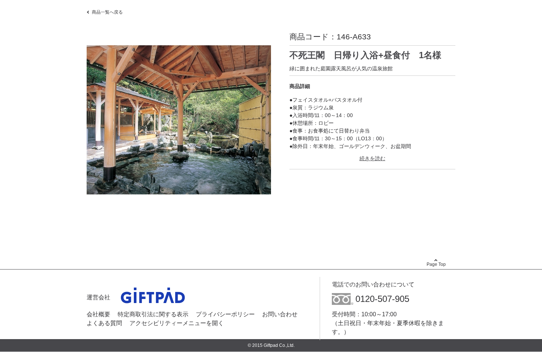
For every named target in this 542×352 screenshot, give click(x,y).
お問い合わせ (280, 314)
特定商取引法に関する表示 (153, 314)
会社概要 (98, 314)
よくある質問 (104, 323)
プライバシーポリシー (225, 314)
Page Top (436, 264)
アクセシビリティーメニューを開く (176, 323)
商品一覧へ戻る (107, 12)
